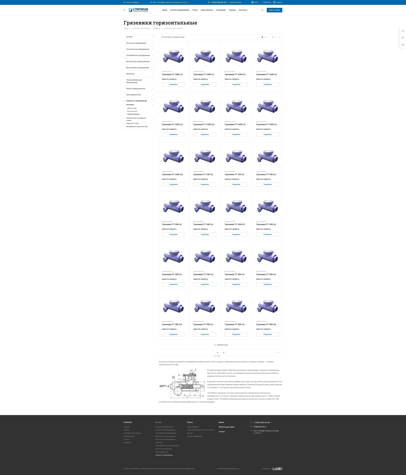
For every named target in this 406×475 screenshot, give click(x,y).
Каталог (158, 422)
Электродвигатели (133, 95)
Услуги (190, 422)
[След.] (277, 352)
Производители (129, 436)
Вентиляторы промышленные (138, 61)
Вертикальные (132, 111)
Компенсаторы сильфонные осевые (136, 119)
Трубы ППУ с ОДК (132, 123)
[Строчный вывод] (276, 37)
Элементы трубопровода (136, 101)
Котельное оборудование (136, 43)
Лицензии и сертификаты (133, 433)
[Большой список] (265, 37)
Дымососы (130, 74)
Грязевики (130, 105)
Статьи (222, 432)
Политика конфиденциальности (228, 469)
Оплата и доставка (226, 427)
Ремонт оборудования (194, 436)
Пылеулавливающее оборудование (134, 81)
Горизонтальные (133, 114)
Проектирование (193, 427)
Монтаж (190, 433)
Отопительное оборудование (137, 49)
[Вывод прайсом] (279, 37)
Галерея (126, 430)
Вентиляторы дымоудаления (137, 68)
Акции (221, 422)
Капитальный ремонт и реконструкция (200, 430)
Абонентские (131, 108)
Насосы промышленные (135, 88)
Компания (128, 422)
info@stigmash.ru (260, 427)
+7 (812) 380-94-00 (218, 2)
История (127, 427)
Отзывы (126, 439)
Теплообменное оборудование (138, 55)
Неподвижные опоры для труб (136, 127)
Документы (128, 442)
